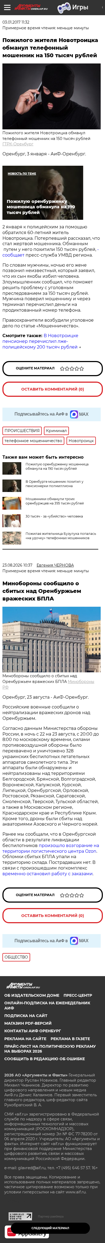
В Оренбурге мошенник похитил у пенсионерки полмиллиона (54, 484)
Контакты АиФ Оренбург (32, 1030)
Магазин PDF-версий (28, 1023)
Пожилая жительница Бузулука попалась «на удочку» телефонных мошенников (61, 536)
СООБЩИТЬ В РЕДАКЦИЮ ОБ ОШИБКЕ (44, 1058)
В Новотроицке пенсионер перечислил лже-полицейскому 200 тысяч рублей (40, 341)
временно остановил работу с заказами (47, 873)
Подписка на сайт (25, 1015)
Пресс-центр (78, 995)
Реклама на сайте (25, 1038)
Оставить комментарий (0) (52, 389)
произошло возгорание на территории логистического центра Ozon (50, 848)
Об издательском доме (31, 995)
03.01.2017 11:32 (15, 22)
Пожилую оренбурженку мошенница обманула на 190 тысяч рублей (57, 466)
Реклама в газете (70, 1038)
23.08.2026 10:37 (17, 565)
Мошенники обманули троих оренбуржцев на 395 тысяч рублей (55, 501)
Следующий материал (50, 1228)
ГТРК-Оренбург (17, 144)
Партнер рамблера (51, 1216)
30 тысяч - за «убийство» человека (54, 516)
